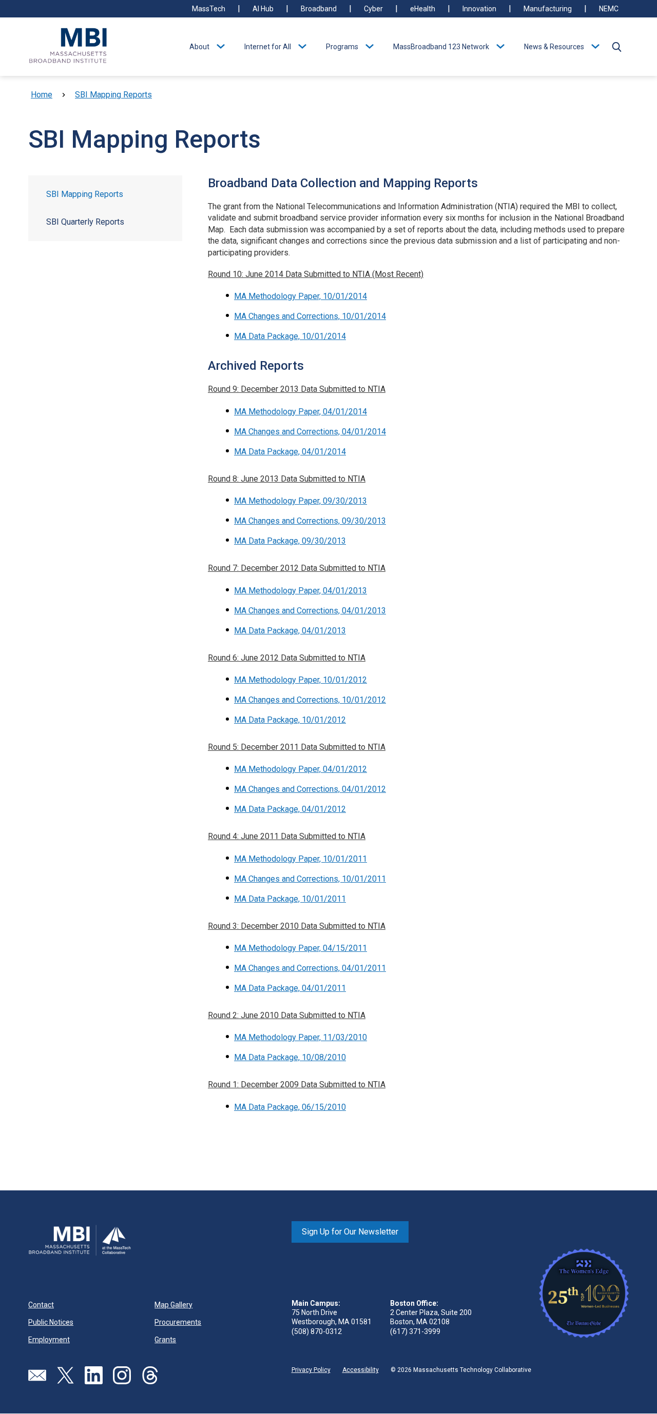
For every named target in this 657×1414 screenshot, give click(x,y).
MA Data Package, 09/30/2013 (290, 541)
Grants (165, 1340)
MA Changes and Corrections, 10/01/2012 (310, 700)
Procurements (177, 1322)
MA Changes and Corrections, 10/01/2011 (310, 879)
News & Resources (554, 47)
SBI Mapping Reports (113, 94)
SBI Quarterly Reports (85, 222)
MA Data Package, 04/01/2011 (290, 988)
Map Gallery (173, 1305)
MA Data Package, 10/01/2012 (290, 720)
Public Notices (50, 1322)
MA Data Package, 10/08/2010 (290, 1057)
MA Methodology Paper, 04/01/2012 (300, 769)
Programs (342, 47)
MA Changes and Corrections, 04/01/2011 (310, 968)
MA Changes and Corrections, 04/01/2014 (310, 431)
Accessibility (360, 1369)
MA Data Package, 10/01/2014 (290, 336)
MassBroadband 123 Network (441, 47)
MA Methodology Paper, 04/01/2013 (300, 590)
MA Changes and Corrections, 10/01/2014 (310, 316)
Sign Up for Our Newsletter (350, 1232)
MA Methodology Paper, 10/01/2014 (300, 296)
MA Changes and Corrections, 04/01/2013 (310, 610)
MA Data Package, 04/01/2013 (290, 630)
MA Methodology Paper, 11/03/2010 (300, 1037)
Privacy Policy (311, 1369)
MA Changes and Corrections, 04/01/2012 (310, 789)
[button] (616, 46)
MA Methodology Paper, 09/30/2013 (300, 501)
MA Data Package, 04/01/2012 (290, 809)
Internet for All (267, 47)
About (199, 47)
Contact (41, 1305)
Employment (49, 1340)
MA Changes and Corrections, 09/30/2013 (310, 521)
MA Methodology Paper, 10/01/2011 (300, 859)
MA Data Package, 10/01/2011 (290, 899)
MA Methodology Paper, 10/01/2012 (300, 680)
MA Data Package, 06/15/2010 (290, 1107)
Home (41, 94)
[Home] (68, 47)
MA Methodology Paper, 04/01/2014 (300, 411)
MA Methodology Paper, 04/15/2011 (300, 948)
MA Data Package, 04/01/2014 (290, 451)
